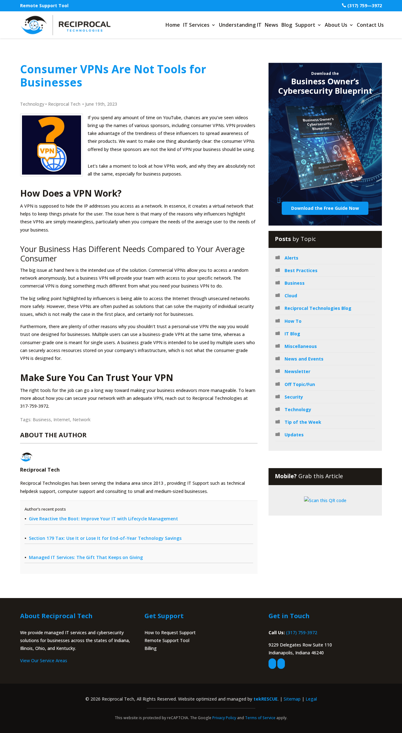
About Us (336, 24)
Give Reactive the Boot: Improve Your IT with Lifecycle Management (103, 519)
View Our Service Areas (43, 660)
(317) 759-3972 (301, 632)
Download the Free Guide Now (325, 208)
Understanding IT (240, 24)
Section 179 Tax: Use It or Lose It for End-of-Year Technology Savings (105, 538)
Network (81, 419)
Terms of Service (260, 717)
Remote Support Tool (44, 5)
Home (173, 24)
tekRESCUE (265, 699)
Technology (32, 104)
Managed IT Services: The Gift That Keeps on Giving (86, 557)
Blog (286, 24)
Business (42, 419)
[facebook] (272, 663)
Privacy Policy (224, 717)
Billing (150, 648)
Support (305, 24)
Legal (311, 699)
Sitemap (292, 699)
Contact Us (370, 24)
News (271, 24)
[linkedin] (281, 663)
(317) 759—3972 (364, 5)
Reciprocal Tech (64, 104)
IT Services (196, 24)
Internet (61, 419)
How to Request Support (170, 632)
